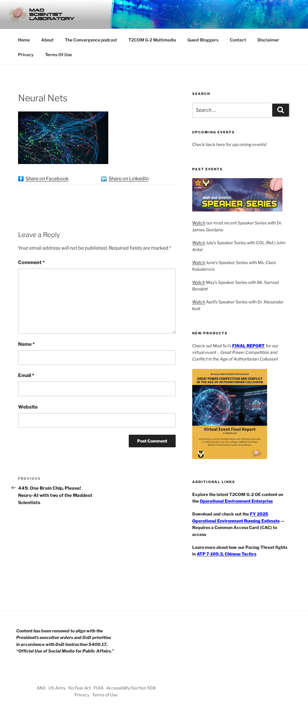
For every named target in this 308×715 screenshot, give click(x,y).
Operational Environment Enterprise (236, 501)
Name (26, 344)
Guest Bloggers (202, 39)
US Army (57, 687)
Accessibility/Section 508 (131, 687)
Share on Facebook (47, 178)
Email (26, 375)
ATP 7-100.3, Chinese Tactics (226, 553)
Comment (31, 262)
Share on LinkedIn (129, 178)
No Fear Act (79, 687)
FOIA (98, 687)
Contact (238, 39)
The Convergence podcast (91, 39)
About (47, 39)
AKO (41, 687)
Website (28, 407)
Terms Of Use (58, 54)
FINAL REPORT (248, 345)
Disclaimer (268, 39)
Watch (198, 222)
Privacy (26, 54)
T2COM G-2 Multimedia (152, 39)
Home (24, 39)
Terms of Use (105, 694)
